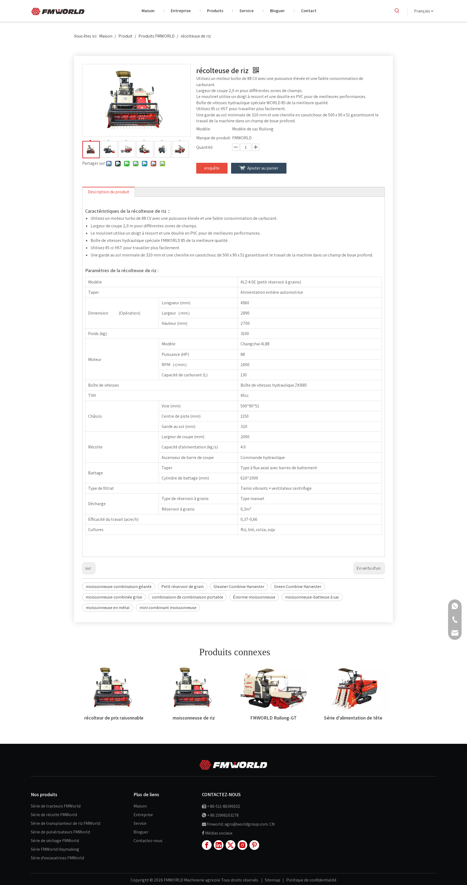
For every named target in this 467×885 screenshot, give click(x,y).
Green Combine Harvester (297, 586)
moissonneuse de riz (194, 718)
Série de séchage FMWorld (55, 840)
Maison (140, 806)
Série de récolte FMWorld (54, 815)
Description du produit (108, 192)
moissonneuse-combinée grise (114, 597)
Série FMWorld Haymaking (55, 849)
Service (140, 823)
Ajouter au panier (262, 168)
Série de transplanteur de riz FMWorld (65, 823)
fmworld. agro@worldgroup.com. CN (241, 824)
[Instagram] (242, 845)
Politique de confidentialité (311, 880)
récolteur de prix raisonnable (114, 718)
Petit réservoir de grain (182, 586)
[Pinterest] (254, 845)
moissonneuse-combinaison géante (119, 586)
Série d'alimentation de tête (353, 718)
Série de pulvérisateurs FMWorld (60, 832)
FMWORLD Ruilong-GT (273, 718)
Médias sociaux (218, 833)
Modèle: (203, 129)
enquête (211, 168)
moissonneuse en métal (108, 607)
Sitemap (273, 880)
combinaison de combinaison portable (187, 597)
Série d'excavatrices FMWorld (57, 858)
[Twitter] (230, 845)
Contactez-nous (148, 840)
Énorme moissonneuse (254, 597)
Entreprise (143, 815)
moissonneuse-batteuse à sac (312, 597)
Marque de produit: (213, 138)
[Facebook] (207, 845)
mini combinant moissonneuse (167, 607)
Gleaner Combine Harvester (239, 586)
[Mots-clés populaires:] (397, 11)
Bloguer (141, 832)
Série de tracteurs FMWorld (56, 806)
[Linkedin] (219, 845)
